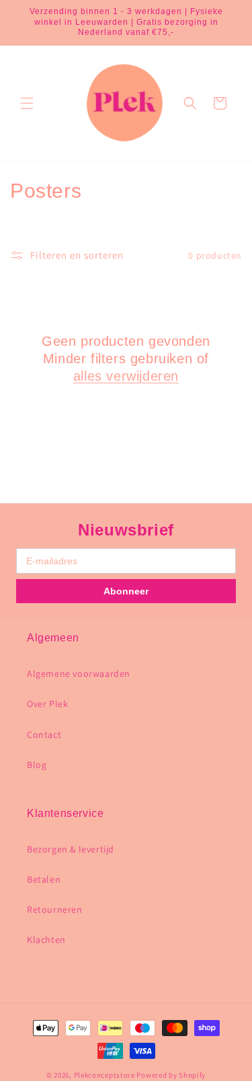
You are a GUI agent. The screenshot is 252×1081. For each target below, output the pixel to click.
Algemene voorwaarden (78, 673)
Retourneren (55, 909)
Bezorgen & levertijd (70, 849)
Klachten (46, 940)
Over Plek (47, 704)
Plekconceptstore (104, 1075)
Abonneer (126, 591)
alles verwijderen (126, 376)
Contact (44, 734)
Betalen (43, 879)
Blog (36, 765)
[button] (27, 103)
